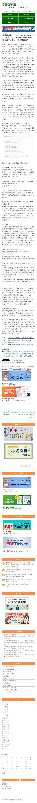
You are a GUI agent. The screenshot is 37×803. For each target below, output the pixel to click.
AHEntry (29, 369)
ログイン (4, 783)
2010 (6, 744)
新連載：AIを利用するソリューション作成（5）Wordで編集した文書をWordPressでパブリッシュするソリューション (19, 636)
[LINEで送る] (17, 360)
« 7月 (3, 773)
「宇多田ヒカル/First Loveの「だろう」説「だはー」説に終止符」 (19, 570)
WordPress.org (6, 788)
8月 (6, 704)
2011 (6, 743)
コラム (27, 22)
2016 (6, 733)
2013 (6, 739)
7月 (6, 706)
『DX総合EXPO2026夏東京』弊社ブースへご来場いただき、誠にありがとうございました (19, 647)
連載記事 (10, 22)
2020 (6, 726)
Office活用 (10, 18)
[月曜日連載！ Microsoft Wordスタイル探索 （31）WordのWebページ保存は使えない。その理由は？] (18, 155)
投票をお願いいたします (9, 362)
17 (3, 766)
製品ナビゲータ (7, 678)
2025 (6, 717)
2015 (6, 735)
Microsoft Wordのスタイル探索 (23, 345)
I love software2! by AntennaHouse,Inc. (12, 799)
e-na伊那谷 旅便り (9, 690)
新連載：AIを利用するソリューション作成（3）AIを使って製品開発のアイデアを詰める (19, 651)
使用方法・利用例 (8, 680)
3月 (6, 711)
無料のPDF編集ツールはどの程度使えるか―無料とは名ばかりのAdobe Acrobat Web (20, 575)
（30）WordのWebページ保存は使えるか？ (19, 44)
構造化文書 (6, 671)
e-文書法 (5, 676)
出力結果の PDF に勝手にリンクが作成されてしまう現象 (19, 585)
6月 (6, 708)
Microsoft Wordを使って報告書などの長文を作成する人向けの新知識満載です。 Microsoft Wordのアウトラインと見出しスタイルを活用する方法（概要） (18, 354)
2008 (6, 748)
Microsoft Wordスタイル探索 (17, 366)
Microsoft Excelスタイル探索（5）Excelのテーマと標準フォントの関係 (20, 580)
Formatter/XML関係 (26, 18)
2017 (6, 732)
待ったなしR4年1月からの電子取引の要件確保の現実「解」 (27, 414)
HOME (10, 14)
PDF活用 (26, 14)
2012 (6, 741)
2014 (6, 737)
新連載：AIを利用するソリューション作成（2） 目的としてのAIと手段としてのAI (19, 656)
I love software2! (18, 7)
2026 (6, 702)
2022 (6, 722)
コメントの (6, 786)
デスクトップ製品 (8, 667)
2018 (6, 730)
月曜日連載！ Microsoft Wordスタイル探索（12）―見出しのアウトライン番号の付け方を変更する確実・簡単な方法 (20, 564)
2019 (6, 728)
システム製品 (7, 669)
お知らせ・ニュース (8, 687)
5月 (6, 709)
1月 (6, 715)
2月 (6, 713)
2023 (6, 720)
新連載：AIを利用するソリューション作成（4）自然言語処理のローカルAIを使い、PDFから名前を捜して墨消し (19, 642)
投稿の (5, 785)
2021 (6, 724)
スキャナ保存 (7, 674)
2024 (6, 719)
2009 (6, 746)
